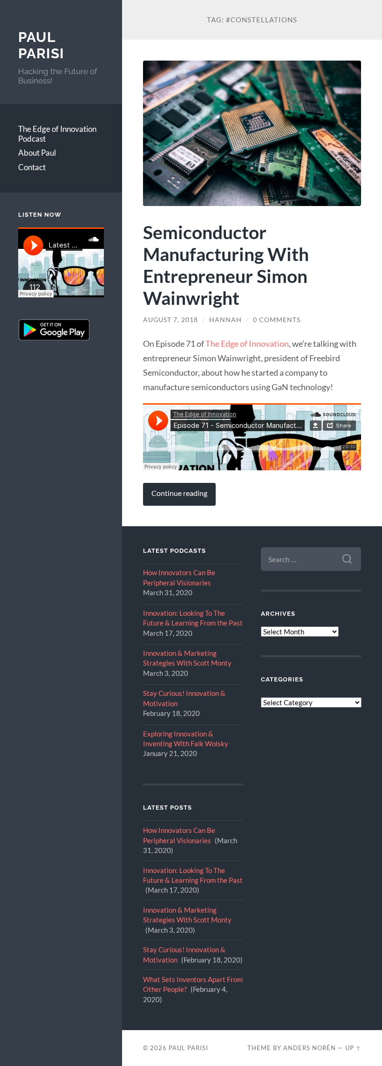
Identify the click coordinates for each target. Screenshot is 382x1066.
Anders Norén (309, 1048)
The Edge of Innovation (247, 343)
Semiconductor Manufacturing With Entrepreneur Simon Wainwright (226, 265)
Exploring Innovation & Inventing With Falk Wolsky (185, 738)
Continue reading (179, 493)
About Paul (37, 153)
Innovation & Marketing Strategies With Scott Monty (187, 658)
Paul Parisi (41, 45)
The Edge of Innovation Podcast (57, 133)
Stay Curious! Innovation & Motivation (184, 698)
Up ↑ (353, 1048)
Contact (32, 167)
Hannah (225, 319)
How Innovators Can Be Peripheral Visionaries (179, 577)
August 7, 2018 (170, 319)
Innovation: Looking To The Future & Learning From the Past (193, 618)
